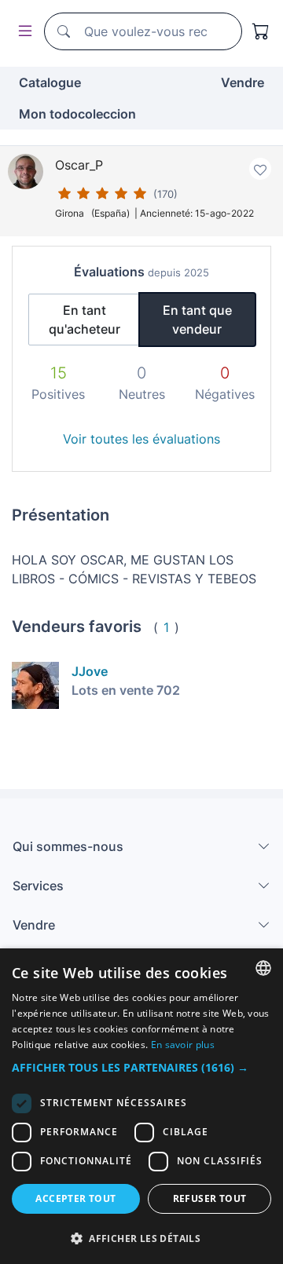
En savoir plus (183, 1044)
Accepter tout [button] (75, 1198)
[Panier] (261, 31)
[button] (141, 1067)
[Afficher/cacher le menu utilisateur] (22, 32)
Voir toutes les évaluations (141, 439)
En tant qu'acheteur (84, 319)
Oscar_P (79, 165)
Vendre (242, 82)
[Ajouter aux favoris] (260, 169)
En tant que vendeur (197, 319)
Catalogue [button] (50, 82)
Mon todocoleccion (77, 114)
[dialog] (141, 1106)
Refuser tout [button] (210, 1198)
